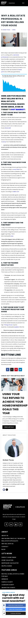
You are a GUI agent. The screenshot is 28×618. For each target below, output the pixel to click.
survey (4, 141)
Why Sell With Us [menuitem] (7, 544)
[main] (14, 249)
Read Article (9, 427)
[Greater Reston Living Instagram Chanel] (20, 524)
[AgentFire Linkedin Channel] (11, 524)
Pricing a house (8, 324)
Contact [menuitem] (5, 546)
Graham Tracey (6, 29)
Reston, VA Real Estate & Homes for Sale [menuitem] (13, 575)
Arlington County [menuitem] (8, 588)
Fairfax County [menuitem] (7, 582)
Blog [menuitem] (3, 549)
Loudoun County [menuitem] (8, 585)
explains (16, 327)
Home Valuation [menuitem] (7, 560)
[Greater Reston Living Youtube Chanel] (16, 524)
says (12, 236)
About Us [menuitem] (5, 536)
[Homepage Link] (8, 3)
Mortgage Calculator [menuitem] (10, 563)
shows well (8, 128)
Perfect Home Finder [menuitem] (9, 557)
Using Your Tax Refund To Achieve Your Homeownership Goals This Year (15, 403)
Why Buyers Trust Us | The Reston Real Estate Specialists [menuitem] (13, 540)
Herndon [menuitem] (5, 579)
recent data (16, 169)
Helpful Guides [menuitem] (7, 566)
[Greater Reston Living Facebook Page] (6, 524)
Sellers (14, 29)
